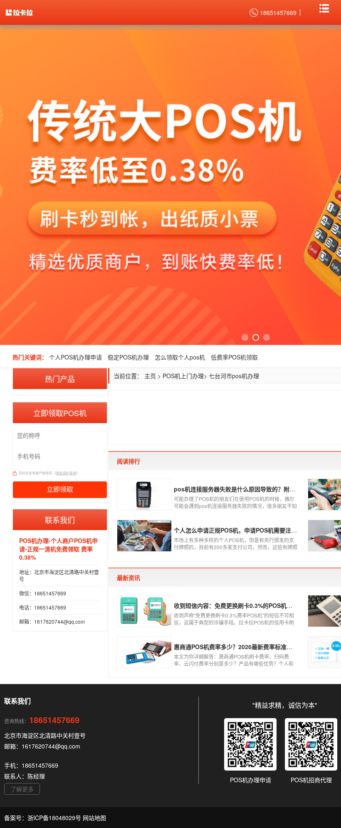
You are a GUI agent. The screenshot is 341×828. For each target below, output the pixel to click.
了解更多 (22, 789)
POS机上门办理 (183, 376)
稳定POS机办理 (128, 357)
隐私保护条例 (66, 473)
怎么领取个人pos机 (180, 357)
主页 (150, 376)
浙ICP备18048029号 (55, 817)
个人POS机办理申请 (75, 357)
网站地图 (94, 817)
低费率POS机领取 (234, 357)
